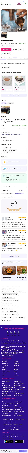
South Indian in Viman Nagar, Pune (10, 294)
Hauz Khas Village (6, 395)
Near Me (5, 422)
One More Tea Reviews (7, 308)
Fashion (15, 341)
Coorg (15, 373)
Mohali (4, 369)
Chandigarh (17, 363)
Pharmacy (19, 343)
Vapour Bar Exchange (7, 409)
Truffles (4, 402)
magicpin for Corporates (18, 427)
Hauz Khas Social (18, 415)
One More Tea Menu (6, 317)
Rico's (15, 413)
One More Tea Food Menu (19, 317)
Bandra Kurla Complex (8, 391)
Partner (5, 427)
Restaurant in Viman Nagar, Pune (9, 288)
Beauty (10, 341)
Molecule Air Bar (6, 407)
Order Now (6, 49)
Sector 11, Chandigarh (7, 389)
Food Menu (10, 103)
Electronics (8, 343)
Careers (10, 429)
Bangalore (5, 363)
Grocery (20, 341)
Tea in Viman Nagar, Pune (19, 291)
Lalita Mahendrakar (12, 230)
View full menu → (23, 190)
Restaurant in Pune (6, 291)
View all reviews (13, 256)
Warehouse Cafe (18, 407)
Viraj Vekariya (11, 243)
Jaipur (4, 367)
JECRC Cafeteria (18, 409)
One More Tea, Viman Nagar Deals (10, 300)
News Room (6, 419)
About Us (12, 419)
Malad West (5, 393)
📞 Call (15, 49)
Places (20, 424)
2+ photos (22, 29)
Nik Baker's (5, 405)
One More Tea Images (7, 320)
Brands (9, 427)
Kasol (3, 375)
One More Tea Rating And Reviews (10, 314)
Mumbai (16, 369)
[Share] (11, 53)
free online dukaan (18, 328)
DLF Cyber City (6, 385)
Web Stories (16, 429)
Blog (23, 419)
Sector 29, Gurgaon (19, 383)
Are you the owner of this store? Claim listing (11, 134)
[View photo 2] (4, 35)
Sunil (8, 218)
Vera (4, 429)
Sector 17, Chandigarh (19, 387)
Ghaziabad (5, 365)
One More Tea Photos (7, 303)
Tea (3, 140)
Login (19, 3)
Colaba (15, 391)
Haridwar (16, 375)
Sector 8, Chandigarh (7, 387)
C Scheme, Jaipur (18, 389)
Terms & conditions (9, 186)
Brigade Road (17, 381)
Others (11, 438)
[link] (7, 83)
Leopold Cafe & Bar (19, 411)
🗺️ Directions (5, 53)
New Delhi (4, 361)
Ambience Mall (17, 385)
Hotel (14, 343)
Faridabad (16, 365)
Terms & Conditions (7, 424)
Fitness (3, 343)
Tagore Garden (18, 395)
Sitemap (16, 424)
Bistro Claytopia (18, 402)
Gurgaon (16, 361)
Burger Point (17, 404)
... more (23, 226)
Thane (15, 371)
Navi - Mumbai (6, 371)
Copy (17, 119)
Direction (24, 119)
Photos (4, 103)
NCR (15, 367)
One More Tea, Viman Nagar (8, 297)
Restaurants (4, 341)
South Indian (9, 140)
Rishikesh (4, 373)
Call (16, 451)
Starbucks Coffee (7, 411)
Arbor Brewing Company (8, 404)
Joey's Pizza (5, 413)
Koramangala (5, 381)
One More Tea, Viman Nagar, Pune (9, 306)
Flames (15, 405)
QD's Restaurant (6, 415)
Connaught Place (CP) (19, 393)
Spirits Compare (12, 422)
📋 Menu (21, 49)
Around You (18, 419)
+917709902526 (22, 129)
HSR (3, 383)
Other (24, 343)
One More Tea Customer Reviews (9, 311)
